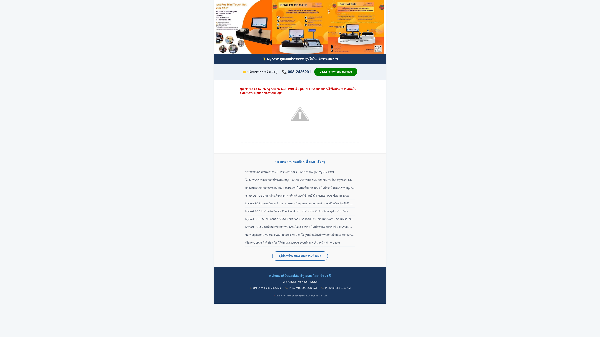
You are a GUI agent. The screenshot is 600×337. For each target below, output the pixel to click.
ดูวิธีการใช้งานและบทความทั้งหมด (300, 255)
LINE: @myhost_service (336, 71)
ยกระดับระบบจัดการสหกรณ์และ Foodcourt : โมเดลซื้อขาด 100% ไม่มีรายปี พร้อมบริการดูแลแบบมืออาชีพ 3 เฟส (298, 188)
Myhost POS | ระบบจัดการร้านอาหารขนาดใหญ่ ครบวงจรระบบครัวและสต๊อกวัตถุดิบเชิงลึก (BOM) (297, 203)
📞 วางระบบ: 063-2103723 (336, 288)
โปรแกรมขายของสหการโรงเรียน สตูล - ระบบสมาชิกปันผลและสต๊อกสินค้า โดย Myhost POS (298, 179)
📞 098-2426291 (296, 71)
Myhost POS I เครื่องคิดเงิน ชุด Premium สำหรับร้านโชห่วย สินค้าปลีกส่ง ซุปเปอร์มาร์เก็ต (296, 211)
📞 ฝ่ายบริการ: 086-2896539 (265, 288)
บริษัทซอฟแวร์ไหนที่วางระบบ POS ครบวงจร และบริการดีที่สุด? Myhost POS (289, 172)
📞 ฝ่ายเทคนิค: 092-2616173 (301, 288)
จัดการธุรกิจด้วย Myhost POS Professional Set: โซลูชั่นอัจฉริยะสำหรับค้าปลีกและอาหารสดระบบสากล (298, 235)
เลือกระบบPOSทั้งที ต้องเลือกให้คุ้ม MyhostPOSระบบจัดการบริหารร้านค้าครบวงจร (292, 242)
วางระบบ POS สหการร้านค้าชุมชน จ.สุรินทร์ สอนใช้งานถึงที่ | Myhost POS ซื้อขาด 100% (297, 195)
